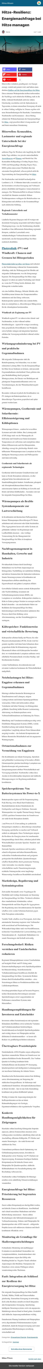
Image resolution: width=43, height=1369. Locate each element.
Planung (19, 158)
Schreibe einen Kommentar (21, 1349)
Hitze (6, 122)
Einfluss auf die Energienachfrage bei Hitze (24, 90)
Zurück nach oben (34, 1359)
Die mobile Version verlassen (21, 1366)
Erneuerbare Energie (18, 1337)
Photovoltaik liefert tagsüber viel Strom (16, 264)
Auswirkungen (7, 158)
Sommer (16, 1342)
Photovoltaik (9, 248)
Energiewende (32, 1337)
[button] (9, 69)
